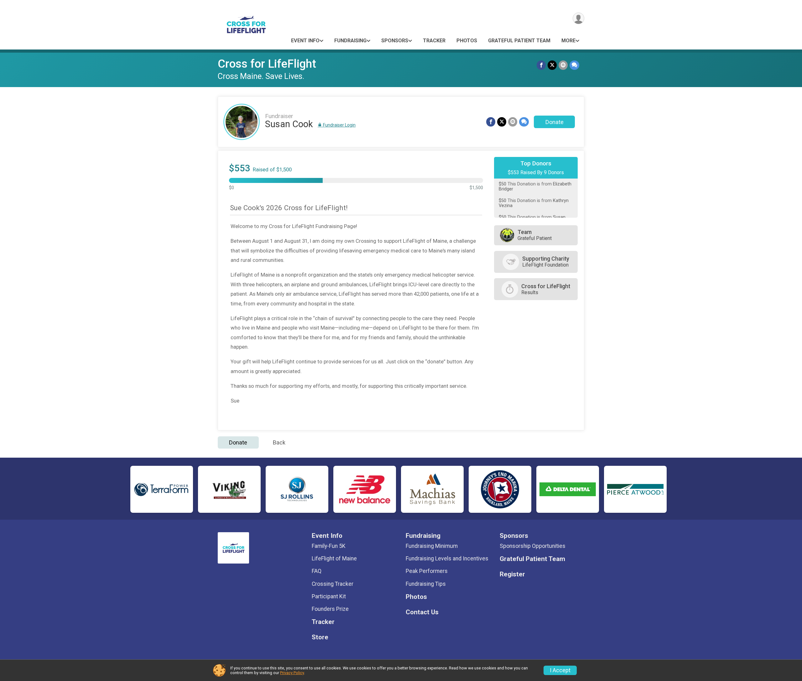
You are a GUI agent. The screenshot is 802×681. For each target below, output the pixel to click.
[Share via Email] (563, 65)
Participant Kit (329, 596)
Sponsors (394, 41)
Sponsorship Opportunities (532, 546)
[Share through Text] (574, 65)
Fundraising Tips (426, 584)
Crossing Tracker (332, 584)
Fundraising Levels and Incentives (447, 558)
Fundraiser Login (339, 124)
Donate (554, 122)
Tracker (434, 41)
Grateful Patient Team (519, 41)
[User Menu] (578, 18)
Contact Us (422, 612)
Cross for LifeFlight (267, 63)
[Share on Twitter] (552, 65)
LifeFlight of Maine (334, 558)
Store (320, 637)
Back (279, 442)
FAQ (316, 571)
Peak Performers (427, 571)
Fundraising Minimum (432, 546)
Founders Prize (330, 609)
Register (512, 574)
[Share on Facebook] (541, 65)
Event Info (305, 41)
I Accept (560, 670)
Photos (466, 41)
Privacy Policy (292, 672)
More (568, 41)
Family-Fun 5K (329, 546)
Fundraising (350, 41)
